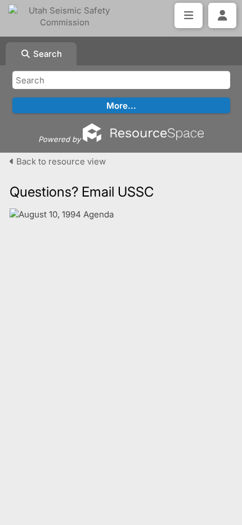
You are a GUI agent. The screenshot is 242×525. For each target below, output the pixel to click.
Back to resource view (60, 161)
